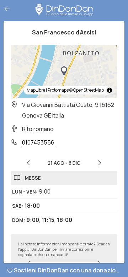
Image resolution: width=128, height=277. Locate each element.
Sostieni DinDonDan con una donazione (68, 270)
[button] (64, 71)
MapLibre (36, 90)
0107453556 (38, 142)
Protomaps (58, 90)
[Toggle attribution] (109, 90)
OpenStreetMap (88, 90)
